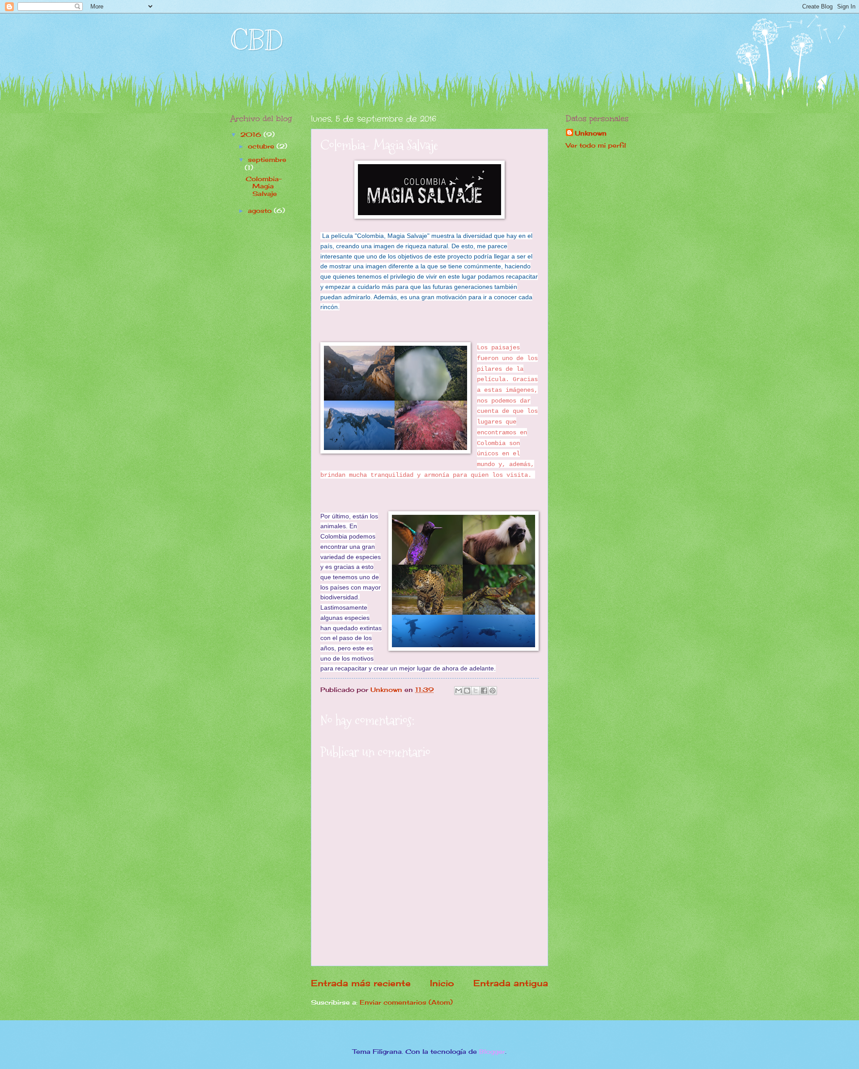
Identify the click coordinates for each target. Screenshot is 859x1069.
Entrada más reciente (361, 983)
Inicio (442, 983)
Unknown (591, 133)
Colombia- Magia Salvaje (264, 186)
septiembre (267, 159)
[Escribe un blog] (467, 690)
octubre (262, 146)
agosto (261, 210)
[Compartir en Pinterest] (492, 690)
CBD (256, 40)
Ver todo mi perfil (596, 145)
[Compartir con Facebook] (484, 690)
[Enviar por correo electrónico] (458, 690)
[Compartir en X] (475, 690)
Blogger (492, 1051)
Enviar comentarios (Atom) (406, 1002)
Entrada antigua (510, 983)
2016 (252, 134)
